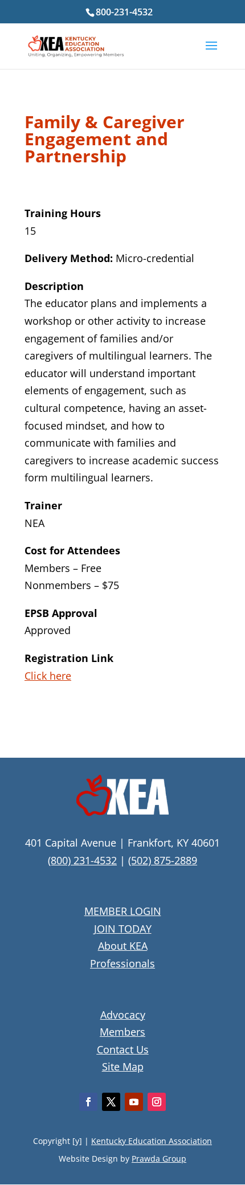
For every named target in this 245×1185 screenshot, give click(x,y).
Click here (47, 676)
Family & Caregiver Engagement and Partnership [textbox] (104, 140)
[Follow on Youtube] (134, 1102)
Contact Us (123, 1049)
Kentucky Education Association (151, 1140)
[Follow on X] (111, 1102)
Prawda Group (159, 1158)
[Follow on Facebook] (88, 1102)
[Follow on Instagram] (157, 1102)
